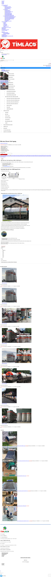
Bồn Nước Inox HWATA (8, 7)
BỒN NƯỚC (3, 70)
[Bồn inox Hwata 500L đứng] (16, 322)
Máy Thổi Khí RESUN (6, 33)
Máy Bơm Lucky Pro (7, 12)
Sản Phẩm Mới (4, 34)
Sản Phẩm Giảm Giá (4, 35)
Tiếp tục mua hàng (4, 54)
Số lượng (4, 152)
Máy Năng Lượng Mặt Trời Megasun (10, 17)
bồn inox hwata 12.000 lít (19, 155)
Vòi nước (5, 22)
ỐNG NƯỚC (7, 20)
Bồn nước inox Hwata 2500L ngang (5, 405)
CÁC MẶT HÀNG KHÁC (5, 29)
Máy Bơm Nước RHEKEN (8, 14)
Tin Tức (3, 556)
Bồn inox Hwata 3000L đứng (4, 284)
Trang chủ (3, 69)
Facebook (3, 563)
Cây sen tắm (5, 25)
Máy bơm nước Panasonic (8, 13)
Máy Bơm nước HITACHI (11, 89)
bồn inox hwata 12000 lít (33, 155)
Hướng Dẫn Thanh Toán (5, 552)
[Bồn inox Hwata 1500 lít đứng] (16, 362)
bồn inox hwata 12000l (48, 155)
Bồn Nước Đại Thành (8, 6)
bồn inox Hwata (13, 155)
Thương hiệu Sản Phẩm (5, 32)
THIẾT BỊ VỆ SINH (4, 21)
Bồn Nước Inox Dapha (8, 8)
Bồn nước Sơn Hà (10, 77)
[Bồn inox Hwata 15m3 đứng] (16, 342)
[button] (0, 51)
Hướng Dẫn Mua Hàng (5, 553)
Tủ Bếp (4, 26)
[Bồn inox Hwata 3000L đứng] (9, 282)
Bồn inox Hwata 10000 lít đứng (4, 425)
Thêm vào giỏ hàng (4, 154)
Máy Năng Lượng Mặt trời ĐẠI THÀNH (10, 16)
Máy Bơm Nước (6, 9)
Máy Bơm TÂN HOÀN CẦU (9, 11)
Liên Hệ (3, 555)
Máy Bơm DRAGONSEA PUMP (9, 15)
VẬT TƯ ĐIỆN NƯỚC (5, 5)
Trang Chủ (3, 31)
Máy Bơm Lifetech (7, 10)
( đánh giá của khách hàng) (3, 143)
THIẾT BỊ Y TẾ (4, 28)
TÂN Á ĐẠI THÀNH (16, 74)
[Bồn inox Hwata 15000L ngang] (16, 382)
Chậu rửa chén (5, 24)
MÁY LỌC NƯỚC (7, 19)
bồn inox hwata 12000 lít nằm (41, 155)
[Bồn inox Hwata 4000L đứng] (9, 302)
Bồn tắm (5, 23)
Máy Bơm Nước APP (10, 84)
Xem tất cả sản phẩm (4, 30)
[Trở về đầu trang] (0, 571)
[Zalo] (1, 576)
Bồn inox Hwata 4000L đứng (4, 304)
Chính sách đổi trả (4, 36)
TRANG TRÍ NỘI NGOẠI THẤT (6, 27)
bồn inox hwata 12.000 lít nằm (26, 155)
